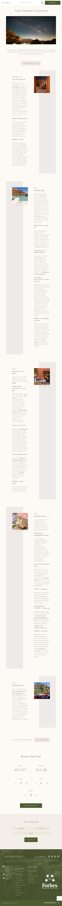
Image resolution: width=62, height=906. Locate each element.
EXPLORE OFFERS (42, 739)
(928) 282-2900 (8, 875)
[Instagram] (49, 856)
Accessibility (20, 892)
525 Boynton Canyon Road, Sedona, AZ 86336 (9, 869)
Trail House (15, 87)
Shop (17, 877)
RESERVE (53, 2)
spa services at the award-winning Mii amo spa (41, 617)
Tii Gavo (23, 145)
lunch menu (24, 429)
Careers (18, 890)
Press (17, 882)
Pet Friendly (19, 871)
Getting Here (20, 868)
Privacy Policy (20, 885)
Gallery (18, 887)
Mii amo (30, 873)
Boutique (21, 472)
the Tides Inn (32, 876)
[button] (6, 3)
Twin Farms (32, 882)
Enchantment (32, 871)
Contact (18, 866)
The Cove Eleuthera (31, 879)
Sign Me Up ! (31, 839)
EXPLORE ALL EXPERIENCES (22, 739)
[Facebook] (52, 856)
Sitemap (18, 895)
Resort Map (19, 880)
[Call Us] (42, 3)
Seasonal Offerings (18, 874)
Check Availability (31, 805)
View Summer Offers (31, 63)
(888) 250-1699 (8, 878)
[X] (55, 856)
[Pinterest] (58, 856)
